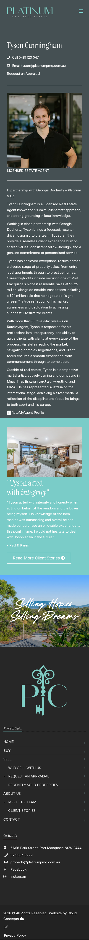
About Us (12, 793)
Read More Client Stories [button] (37, 558)
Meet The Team (22, 802)
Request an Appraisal (23, 73)
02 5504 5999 (21, 855)
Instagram (18, 876)
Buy (6, 750)
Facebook (18, 869)
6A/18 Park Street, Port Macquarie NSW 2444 (45, 848)
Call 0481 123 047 (25, 57)
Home (8, 741)
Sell (7, 759)
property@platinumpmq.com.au (35, 862)
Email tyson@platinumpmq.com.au (39, 65)
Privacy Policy (15, 935)
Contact (11, 819)
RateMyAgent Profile (27, 412)
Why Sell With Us (24, 768)
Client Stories (22, 810)
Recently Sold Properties (33, 785)
